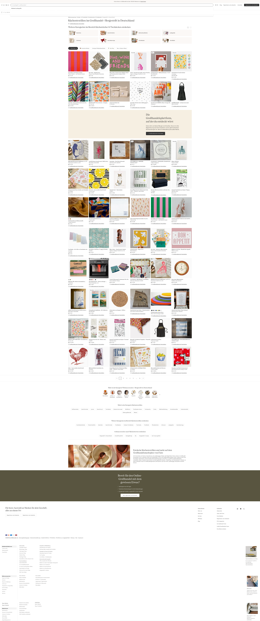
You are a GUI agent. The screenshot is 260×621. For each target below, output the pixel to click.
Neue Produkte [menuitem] (22, 577)
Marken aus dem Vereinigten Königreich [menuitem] (49, 562)
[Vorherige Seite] (117, 378)
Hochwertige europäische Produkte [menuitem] (48, 549)
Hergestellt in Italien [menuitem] (44, 570)
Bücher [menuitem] (3, 593)
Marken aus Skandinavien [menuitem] (45, 568)
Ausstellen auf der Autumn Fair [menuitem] (26, 558)
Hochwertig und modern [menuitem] (45, 547)
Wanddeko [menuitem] (38, 585)
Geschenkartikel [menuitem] (23, 562)
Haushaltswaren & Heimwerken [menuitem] (43, 577)
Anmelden (240, 5)
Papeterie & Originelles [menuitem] (7, 585)
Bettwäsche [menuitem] (22, 581)
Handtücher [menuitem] (22, 610)
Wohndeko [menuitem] (21, 587)
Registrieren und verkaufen (229, 5)
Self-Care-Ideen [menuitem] (23, 572)
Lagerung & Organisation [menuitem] (41, 581)
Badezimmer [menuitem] (22, 579)
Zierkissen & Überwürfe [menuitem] (41, 583)
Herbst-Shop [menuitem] (22, 555)
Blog (221, 5)
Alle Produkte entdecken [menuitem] (24, 614)
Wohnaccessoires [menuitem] (6, 576)
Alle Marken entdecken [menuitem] (24, 612)
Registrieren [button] (143, 1)
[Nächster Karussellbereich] (191, 27)
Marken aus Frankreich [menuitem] (45, 564)
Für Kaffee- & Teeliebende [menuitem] (46, 556)
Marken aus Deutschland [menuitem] (45, 566)
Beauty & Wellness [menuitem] (6, 581)
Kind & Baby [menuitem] (5, 587)
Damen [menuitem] (3, 580)
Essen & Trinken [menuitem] (5, 578)
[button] (84, 48)
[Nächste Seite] (143, 378)
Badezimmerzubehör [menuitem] (24, 602)
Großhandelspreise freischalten (156, 133)
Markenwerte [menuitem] (5, 550)
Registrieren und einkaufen (252, 5)
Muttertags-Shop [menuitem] (23, 549)
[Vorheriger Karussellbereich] (188, 27)
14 (139, 378)
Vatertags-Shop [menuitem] (22, 551)
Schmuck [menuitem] (4, 583)
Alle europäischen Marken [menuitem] (45, 560)
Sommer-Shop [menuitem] (22, 553)
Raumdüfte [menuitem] (38, 575)
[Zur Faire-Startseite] (5, 5)
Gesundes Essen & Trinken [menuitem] (46, 553)
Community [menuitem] (4, 548)
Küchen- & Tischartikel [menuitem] (41, 579)
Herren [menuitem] (3, 591)
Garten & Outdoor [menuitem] (23, 585)
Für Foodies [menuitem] (42, 555)
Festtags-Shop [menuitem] (22, 556)
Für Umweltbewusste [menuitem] (24, 564)
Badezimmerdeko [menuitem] (23, 604)
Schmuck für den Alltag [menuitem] (24, 570)
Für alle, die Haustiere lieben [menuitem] (26, 566)
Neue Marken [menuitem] (22, 575)
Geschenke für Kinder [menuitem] (24, 568)
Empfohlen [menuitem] (4, 552)
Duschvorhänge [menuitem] (22, 608)
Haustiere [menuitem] (4, 589)
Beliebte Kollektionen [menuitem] (7, 546)
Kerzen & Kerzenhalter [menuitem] (24, 583)
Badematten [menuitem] (22, 606)
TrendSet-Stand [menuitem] (22, 547)
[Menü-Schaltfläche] (2, 12)
